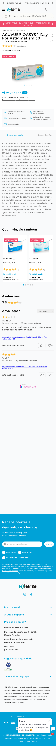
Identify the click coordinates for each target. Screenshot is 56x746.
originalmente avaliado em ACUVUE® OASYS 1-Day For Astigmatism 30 (24, 338)
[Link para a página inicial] (4, 30)
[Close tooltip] (49, 721)
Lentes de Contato (17, 30)
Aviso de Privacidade (10, 571)
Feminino (27, 552)
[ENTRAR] (45, 9)
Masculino (11, 552)
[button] (3, 3)
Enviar (49, 544)
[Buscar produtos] (51, 16)
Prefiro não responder (17, 558)
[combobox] (28, 16)
